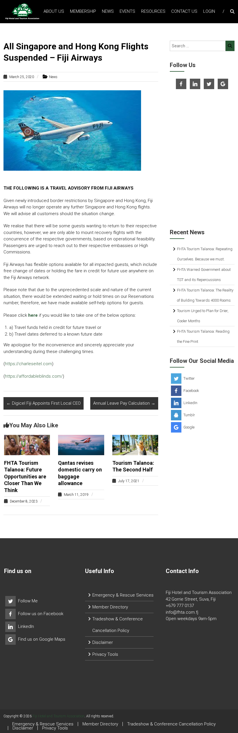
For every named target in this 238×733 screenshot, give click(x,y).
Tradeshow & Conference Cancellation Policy (171, 724)
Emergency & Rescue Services (123, 595)
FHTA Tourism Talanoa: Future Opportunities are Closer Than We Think (25, 476)
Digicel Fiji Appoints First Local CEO (43, 403)
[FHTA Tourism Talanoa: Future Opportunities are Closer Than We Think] (27, 444)
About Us (54, 11)
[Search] (230, 46)
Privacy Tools (105, 654)
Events (127, 11)
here (33, 315)
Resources (153, 11)
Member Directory (110, 607)
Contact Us (184, 11)
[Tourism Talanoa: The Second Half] (135, 444)
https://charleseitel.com (28, 363)
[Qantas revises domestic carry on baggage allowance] (81, 444)
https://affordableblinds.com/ (34, 376)
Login (209, 11)
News (108, 11)
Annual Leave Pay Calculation (124, 403)
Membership (83, 11)
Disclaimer (102, 642)
